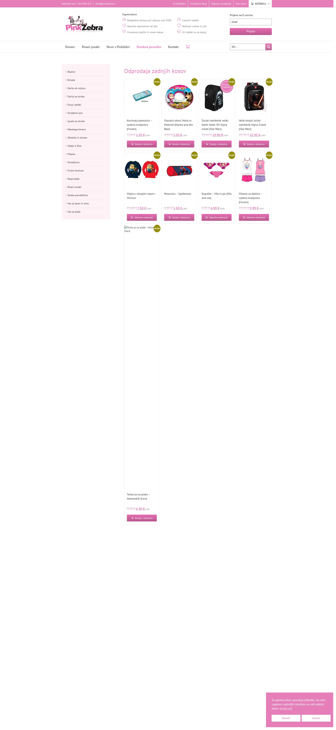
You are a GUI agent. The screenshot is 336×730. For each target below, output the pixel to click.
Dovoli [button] (286, 718)
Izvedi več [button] (286, 708)
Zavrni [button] (316, 718)
